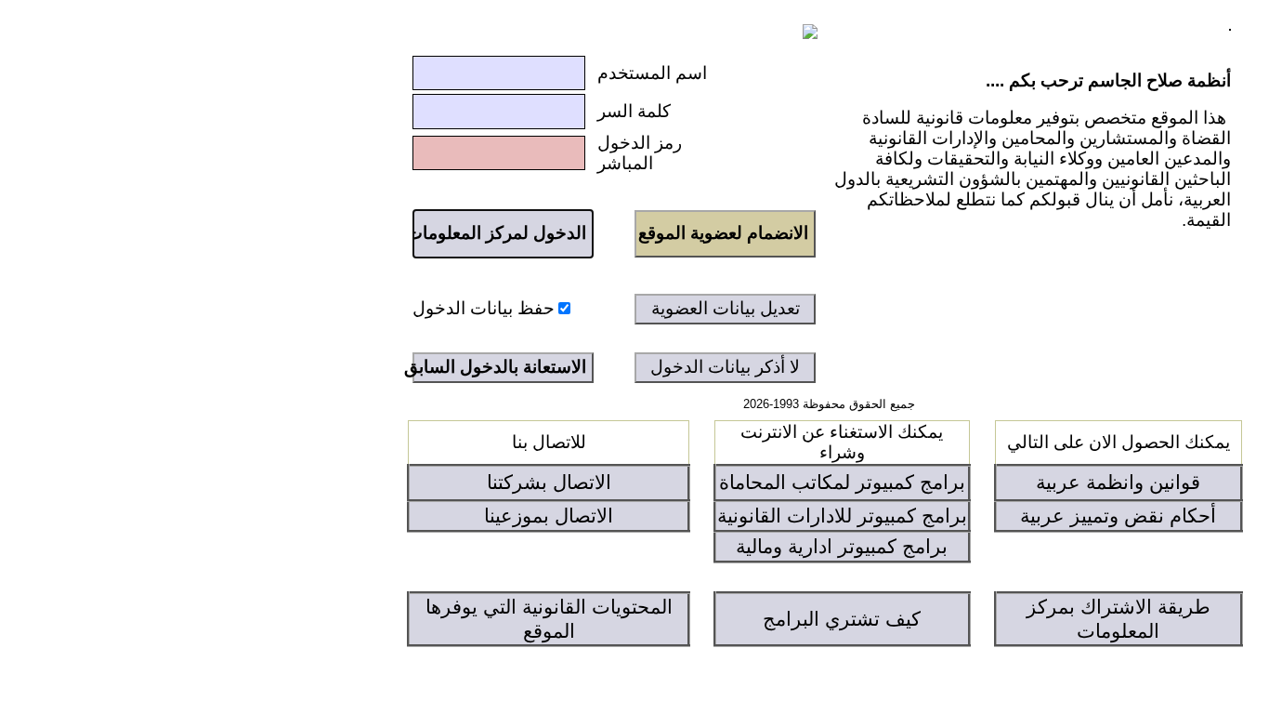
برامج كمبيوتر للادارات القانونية (842, 516)
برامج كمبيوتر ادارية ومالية (842, 547)
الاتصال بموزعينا (548, 516)
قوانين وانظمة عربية (1118, 482)
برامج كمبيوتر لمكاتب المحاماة (842, 482)
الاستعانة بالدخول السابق (499, 367)
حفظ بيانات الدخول (483, 308)
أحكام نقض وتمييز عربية (1118, 516)
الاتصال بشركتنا (549, 482)
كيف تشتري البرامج (842, 619)
